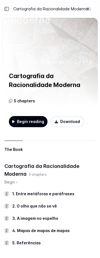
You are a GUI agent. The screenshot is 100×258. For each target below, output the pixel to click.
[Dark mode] (88, 8)
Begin (11, 182)
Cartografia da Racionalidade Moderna (50, 8)
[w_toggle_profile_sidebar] (95, 9)
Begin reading (30, 121)
